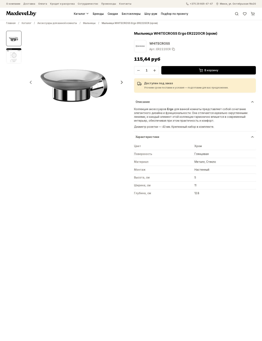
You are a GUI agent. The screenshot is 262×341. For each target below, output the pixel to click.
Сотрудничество (88, 3)
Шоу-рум (150, 13)
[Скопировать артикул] (173, 49)
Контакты (125, 3)
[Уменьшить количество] (138, 70)
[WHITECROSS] (140, 46)
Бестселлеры (131, 13)
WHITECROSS (159, 43)
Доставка (29, 3)
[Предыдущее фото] (30, 82)
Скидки (113, 13)
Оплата (42, 3)
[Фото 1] (13, 38)
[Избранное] (245, 14)
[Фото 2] (13, 55)
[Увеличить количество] (154, 70)
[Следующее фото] (121, 82)
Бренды (98, 13)
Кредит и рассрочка (62, 3)
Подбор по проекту (174, 13)
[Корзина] (253, 14)
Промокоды (108, 3)
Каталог (79, 13)
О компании (13, 3)
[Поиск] (237, 14)
